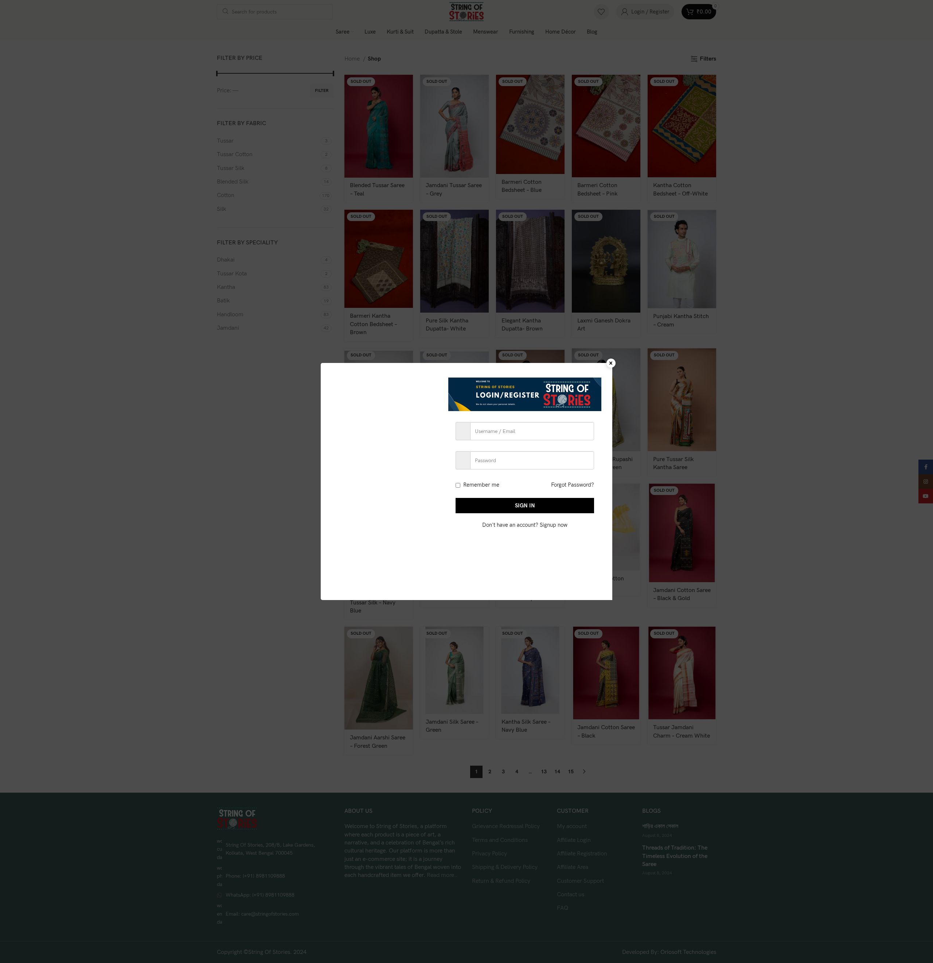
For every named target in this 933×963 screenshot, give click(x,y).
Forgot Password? (572, 484)
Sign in (525, 505)
